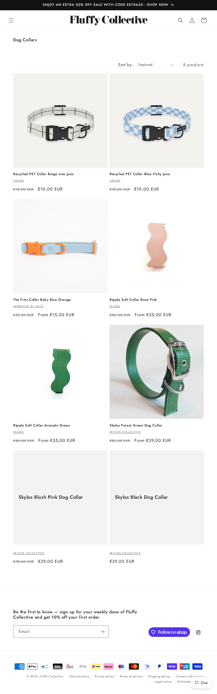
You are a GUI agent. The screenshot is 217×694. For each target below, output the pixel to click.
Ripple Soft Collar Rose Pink (133, 300)
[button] (11, 20)
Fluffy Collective (51, 676)
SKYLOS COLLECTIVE (28, 553)
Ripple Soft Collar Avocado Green (41, 425)
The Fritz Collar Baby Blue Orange (42, 300)
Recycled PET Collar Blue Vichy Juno (140, 174)
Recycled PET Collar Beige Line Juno (43, 174)
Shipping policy (159, 676)
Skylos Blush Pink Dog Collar (51, 497)
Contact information (190, 676)
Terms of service (131, 676)
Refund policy (79, 676)
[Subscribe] (102, 631)
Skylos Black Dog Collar (141, 497)
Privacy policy (104, 676)
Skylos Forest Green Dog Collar (136, 425)
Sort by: (125, 65)
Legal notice (163, 681)
